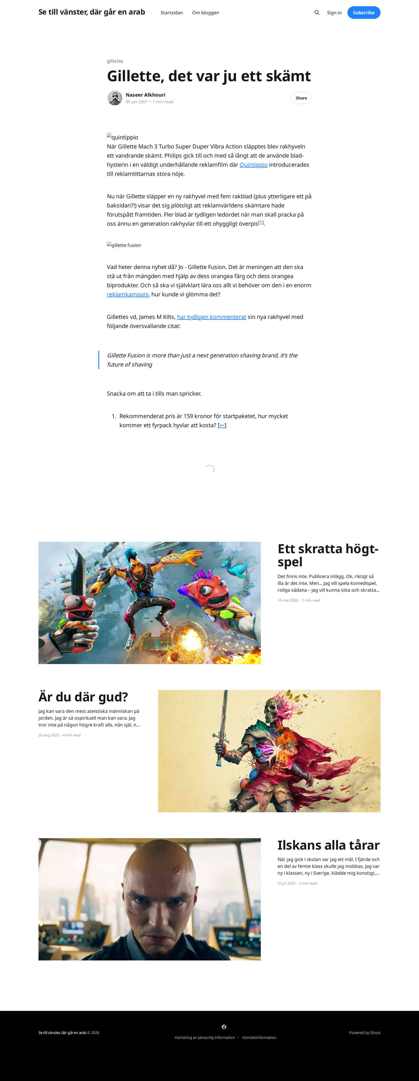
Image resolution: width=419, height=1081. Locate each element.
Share (301, 98)
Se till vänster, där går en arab (91, 12)
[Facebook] (224, 1027)
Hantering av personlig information (205, 1037)
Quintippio (254, 164)
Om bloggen (205, 12)
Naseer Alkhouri (145, 94)
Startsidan (172, 12)
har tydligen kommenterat (211, 317)
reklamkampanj (128, 294)
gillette (115, 61)
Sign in (334, 13)
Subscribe (364, 12)
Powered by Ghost (365, 1032)
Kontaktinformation (259, 1037)
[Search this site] (317, 12)
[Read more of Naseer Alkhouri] (115, 98)
